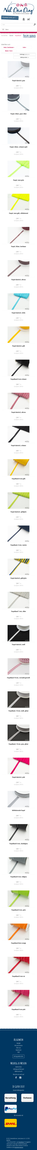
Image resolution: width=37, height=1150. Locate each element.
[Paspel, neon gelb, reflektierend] (18, 202)
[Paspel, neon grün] (18, 169)
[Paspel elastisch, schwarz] (18, 434)
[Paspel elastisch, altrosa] (18, 268)
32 (24, 57)
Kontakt (18, 1043)
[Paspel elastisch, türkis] (18, 301)
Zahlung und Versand (18, 1069)
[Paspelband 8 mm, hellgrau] (18, 865)
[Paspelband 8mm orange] (18, 932)
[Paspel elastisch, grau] (18, 69)
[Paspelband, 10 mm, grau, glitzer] (18, 733)
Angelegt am (24, 54)
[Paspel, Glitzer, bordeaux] (18, 235)
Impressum (18, 1050)
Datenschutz (18, 1067)
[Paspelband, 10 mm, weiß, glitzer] (18, 699)
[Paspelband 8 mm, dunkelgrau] (18, 832)
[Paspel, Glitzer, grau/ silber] (18, 102)
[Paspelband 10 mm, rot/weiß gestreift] (18, 666)
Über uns (18, 1048)
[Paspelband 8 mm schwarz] (18, 368)
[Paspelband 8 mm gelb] (18, 467)
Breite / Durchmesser (9, 47)
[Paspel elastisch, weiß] (18, 633)
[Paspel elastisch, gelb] (18, 334)
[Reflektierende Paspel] (18, 799)
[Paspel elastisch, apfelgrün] (18, 500)
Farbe (24, 47)
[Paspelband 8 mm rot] (18, 965)
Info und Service (18, 1045)
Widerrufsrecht (18, 1071)
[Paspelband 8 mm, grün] (18, 898)
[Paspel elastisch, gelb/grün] (18, 567)
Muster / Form (8, 51)
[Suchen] (35, 24)
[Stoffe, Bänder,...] (18, 8)
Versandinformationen (19, 1147)
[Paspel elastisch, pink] (18, 766)
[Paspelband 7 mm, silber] (18, 600)
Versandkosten (21, 1142)
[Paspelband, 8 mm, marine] (18, 534)
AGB (18, 1052)
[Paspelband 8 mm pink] (18, 998)
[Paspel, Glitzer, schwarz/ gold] (18, 135)
